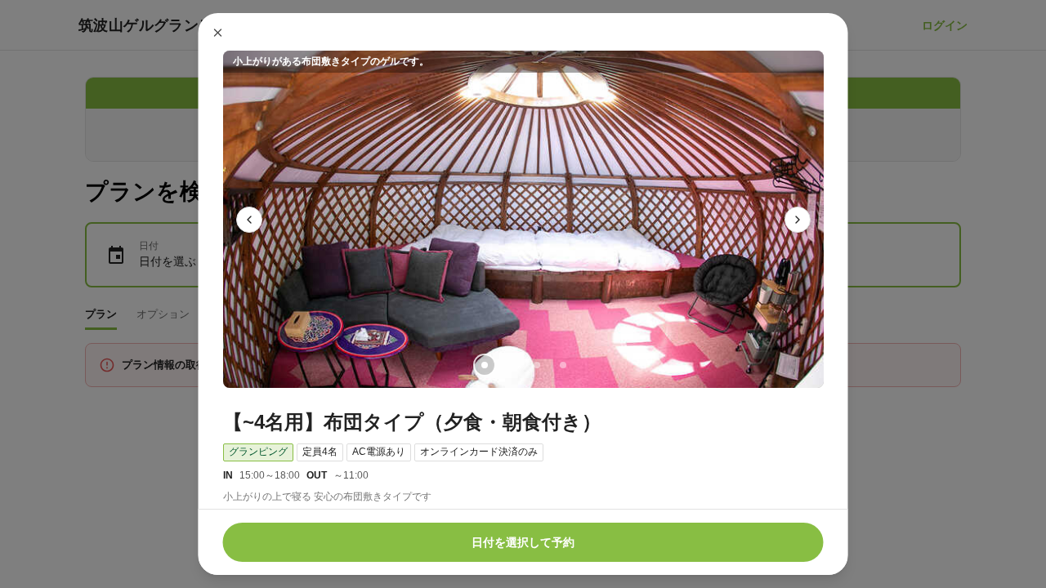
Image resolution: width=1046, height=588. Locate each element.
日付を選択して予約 (523, 542)
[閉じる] (218, 32)
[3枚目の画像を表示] (536, 365)
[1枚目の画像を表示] (484, 365)
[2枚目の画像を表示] (510, 365)
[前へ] (249, 220)
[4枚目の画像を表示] (562, 365)
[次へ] (797, 220)
